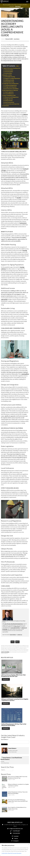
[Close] (28, 844)
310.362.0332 (8, 65)
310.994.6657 (8, 62)
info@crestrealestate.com (11, 60)
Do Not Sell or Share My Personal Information (11, 853)
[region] (15, 849)
